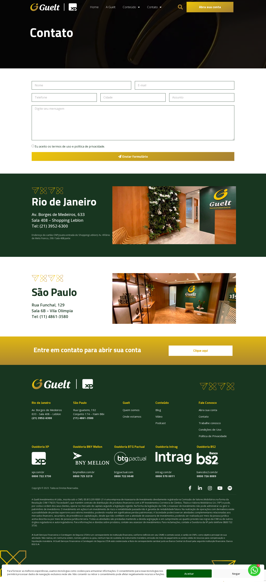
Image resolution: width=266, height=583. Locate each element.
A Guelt (110, 7)
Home (94, 7)
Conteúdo (129, 7)
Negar (236, 573)
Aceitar (189, 573)
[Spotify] (229, 488)
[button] (210, 7)
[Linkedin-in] (199, 488)
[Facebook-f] (190, 488)
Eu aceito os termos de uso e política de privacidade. (70, 146)
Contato (152, 7)
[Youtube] (219, 488)
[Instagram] (209, 488)
